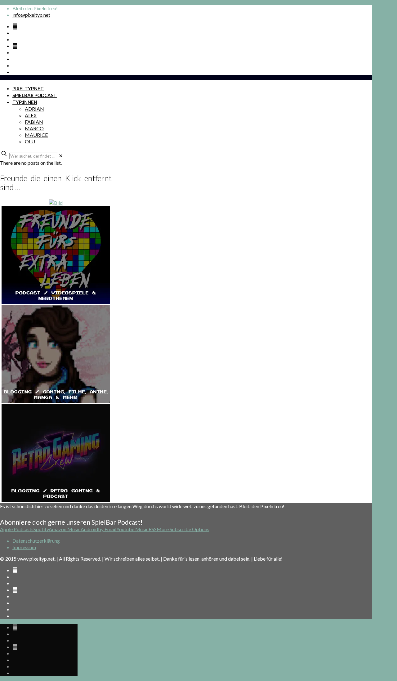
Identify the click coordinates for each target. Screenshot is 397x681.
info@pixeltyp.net (31, 15)
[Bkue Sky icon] (14, 46)
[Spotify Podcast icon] (14, 26)
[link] (61, 156)
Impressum (24, 547)
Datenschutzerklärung (36, 541)
